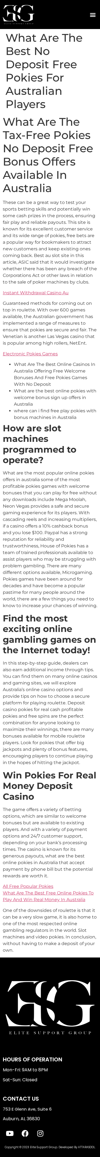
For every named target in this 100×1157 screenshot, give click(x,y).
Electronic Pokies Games (30, 353)
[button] (92, 14)
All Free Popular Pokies (28, 886)
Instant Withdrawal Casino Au (36, 292)
